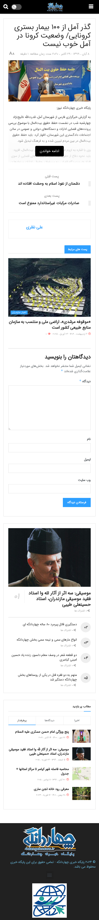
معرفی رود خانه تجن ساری (51, 789)
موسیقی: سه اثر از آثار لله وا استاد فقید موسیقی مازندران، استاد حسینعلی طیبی (60, 599)
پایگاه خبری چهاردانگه (70, 862)
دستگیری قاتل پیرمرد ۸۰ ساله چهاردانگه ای (50, 624)
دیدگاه (85, 381)
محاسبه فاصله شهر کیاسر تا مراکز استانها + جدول (42, 771)
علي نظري (34, 227)
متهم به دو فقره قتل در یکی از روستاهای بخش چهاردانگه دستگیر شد (47, 677)
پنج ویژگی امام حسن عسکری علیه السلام (42, 731)
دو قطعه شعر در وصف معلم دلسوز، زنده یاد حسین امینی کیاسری (44, 657)
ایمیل (87, 459)
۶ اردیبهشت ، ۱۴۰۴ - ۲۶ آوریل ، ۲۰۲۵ (70, 334)
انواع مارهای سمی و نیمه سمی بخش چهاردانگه (47, 639)
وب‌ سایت (84, 480)
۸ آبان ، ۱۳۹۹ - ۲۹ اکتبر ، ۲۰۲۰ (70, 54)
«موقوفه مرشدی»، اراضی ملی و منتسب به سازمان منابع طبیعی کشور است (50, 325)
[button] (49, 875)
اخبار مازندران (19, 312)
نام (89, 439)
